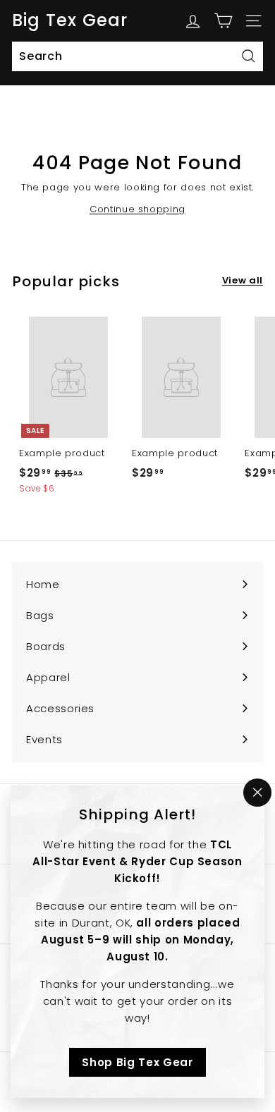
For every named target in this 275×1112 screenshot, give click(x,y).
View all (242, 280)
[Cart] (223, 21)
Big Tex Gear (70, 20)
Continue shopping (137, 209)
